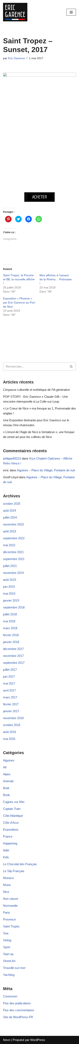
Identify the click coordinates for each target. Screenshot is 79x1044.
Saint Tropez (11, 926)
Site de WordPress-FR (18, 1017)
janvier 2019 (11, 600)
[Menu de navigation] (71, 12)
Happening (10, 843)
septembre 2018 (14, 607)
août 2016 (9, 732)
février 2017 (11, 704)
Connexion (10, 996)
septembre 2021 (14, 559)
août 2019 (9, 579)
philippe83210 (12, 458)
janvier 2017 (11, 711)
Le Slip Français (13, 871)
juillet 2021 (10, 566)
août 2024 (9, 510)
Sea (5, 933)
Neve (6, 1040)
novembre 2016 (13, 718)
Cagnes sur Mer (14, 802)
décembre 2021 (13, 552)
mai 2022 (9, 545)
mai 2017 (9, 683)
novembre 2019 (13, 572)
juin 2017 (9, 676)
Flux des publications (17, 1003)
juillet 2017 (10, 669)
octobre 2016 (11, 725)
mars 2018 (10, 628)
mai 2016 (9, 738)
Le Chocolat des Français (20, 864)
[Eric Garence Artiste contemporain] (15, 12)
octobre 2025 (11, 503)
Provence (9, 919)
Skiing (7, 940)
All (4, 767)
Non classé (10, 898)
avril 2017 (9, 690)
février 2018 (11, 635)
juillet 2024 (10, 517)
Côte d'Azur (11, 822)
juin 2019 (9, 586)
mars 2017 (10, 697)
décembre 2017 (13, 649)
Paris (6, 912)
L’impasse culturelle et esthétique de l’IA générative (36, 389)
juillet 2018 (10, 614)
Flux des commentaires (18, 1010)
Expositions (10, 829)
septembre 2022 (14, 538)
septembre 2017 (14, 662)
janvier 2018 (11, 642)
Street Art (9, 961)
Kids (6, 857)
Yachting (8, 974)
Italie (6, 850)
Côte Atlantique (13, 815)
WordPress (37, 1040)
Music (7, 885)
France (7, 836)
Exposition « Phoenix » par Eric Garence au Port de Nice (19, 302)
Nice (6, 891)
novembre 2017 (13, 655)
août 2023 (9, 531)
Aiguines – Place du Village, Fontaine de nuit (46, 470)
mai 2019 (9, 593)
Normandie (10, 905)
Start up (8, 954)
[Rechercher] (71, 366)
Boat (6, 788)
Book (6, 795)
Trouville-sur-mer (14, 968)
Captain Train (11, 808)
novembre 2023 (13, 524)
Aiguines (8, 760)
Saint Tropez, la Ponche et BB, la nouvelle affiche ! (19, 279)
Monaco (8, 878)
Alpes (7, 774)
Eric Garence (16, 58)
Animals (8, 781)
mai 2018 (9, 621)
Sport (6, 947)
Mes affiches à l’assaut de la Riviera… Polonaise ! (56, 279)
